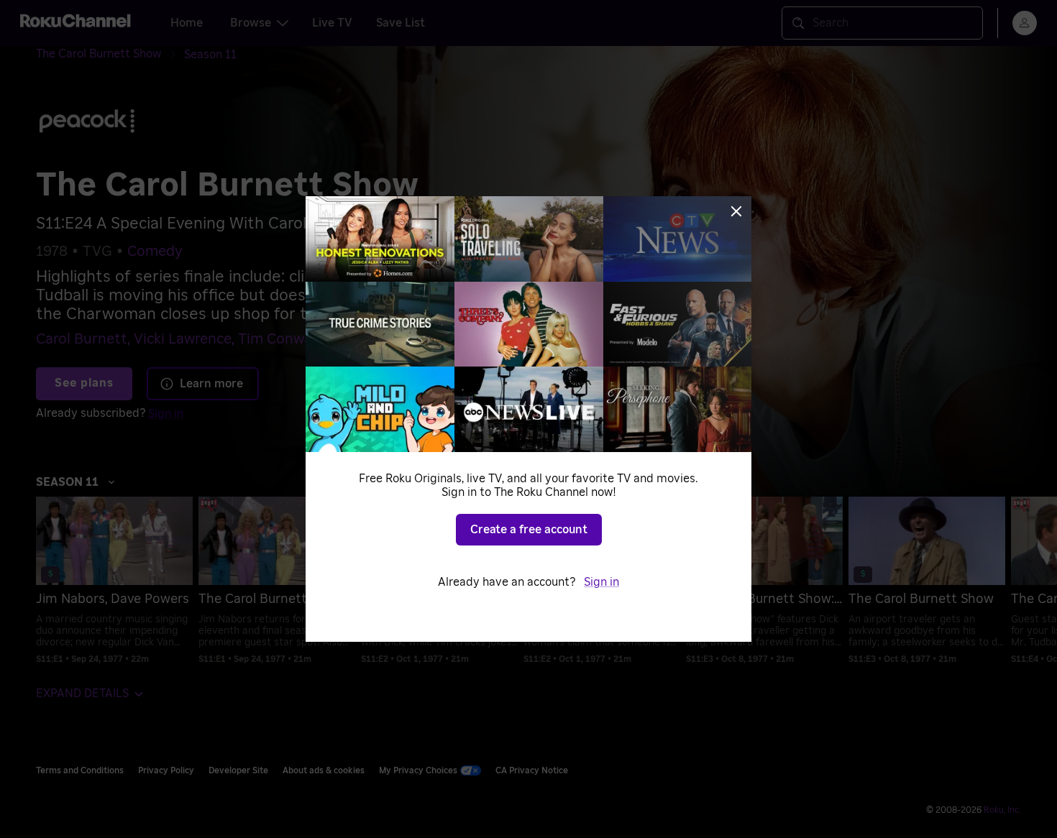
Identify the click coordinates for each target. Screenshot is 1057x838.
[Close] (736, 211)
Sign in (601, 582)
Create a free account (528, 529)
